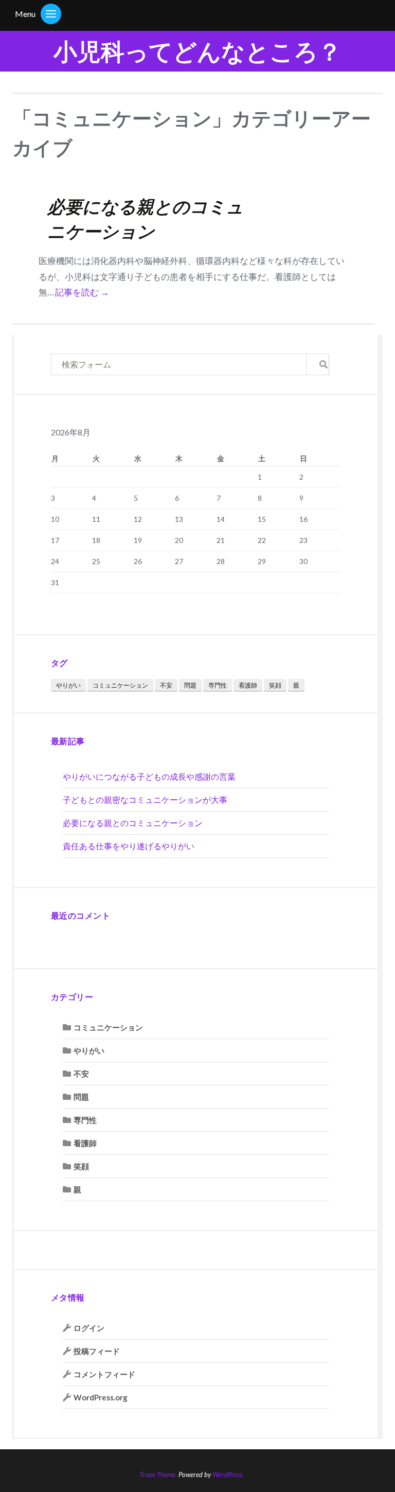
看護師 (248, 685)
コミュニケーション (120, 685)
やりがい (68, 685)
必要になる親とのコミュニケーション (133, 823)
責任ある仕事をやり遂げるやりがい (128, 846)
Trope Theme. (158, 1474)
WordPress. (228, 1474)
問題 (190, 685)
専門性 (217, 685)
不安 (166, 685)
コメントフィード (104, 1374)
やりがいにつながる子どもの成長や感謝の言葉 (149, 776)
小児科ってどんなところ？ (197, 51)
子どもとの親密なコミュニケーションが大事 (145, 799)
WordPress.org (101, 1397)
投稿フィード (97, 1351)
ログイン (89, 1327)
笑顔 (275, 685)
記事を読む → (82, 292)
